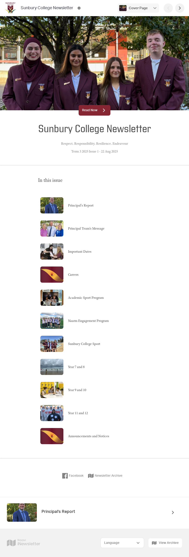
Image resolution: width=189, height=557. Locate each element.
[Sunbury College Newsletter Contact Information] (79, 8)
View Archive (169, 543)
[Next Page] (179, 8)
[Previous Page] (168, 8)
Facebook (76, 475)
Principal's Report (58, 512)
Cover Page (138, 8)
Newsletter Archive (108, 475)
